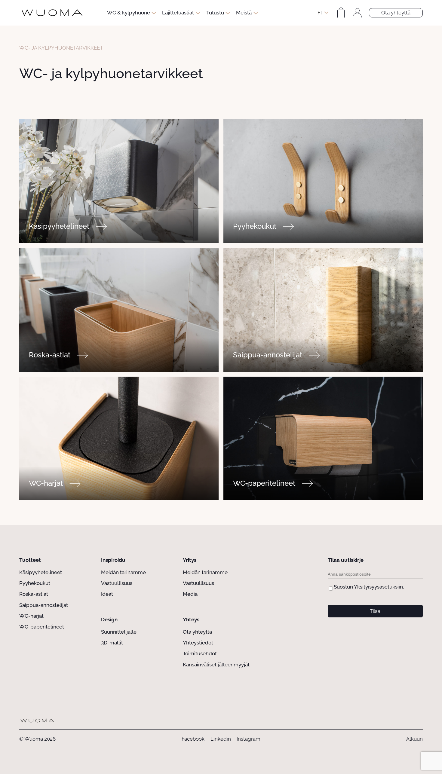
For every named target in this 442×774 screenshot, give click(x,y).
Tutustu (215, 13)
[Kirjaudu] (357, 13)
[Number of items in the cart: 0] (340, 13)
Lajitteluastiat (178, 13)
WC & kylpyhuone (128, 13)
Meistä (244, 13)
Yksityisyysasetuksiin (378, 587)
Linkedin (220, 739)
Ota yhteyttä (395, 13)
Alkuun (414, 739)
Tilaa (375, 611)
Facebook (193, 739)
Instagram (248, 739)
